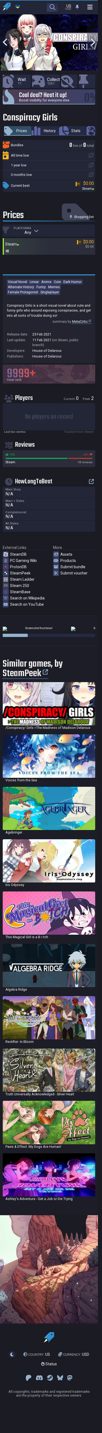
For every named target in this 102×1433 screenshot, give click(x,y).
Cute (57, 282)
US (39, 1354)
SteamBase (20, 592)
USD (76, 1354)
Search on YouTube (27, 604)
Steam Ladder (22, 579)
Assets (66, 554)
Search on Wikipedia (27, 598)
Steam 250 (19, 585)
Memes (54, 287)
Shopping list (83, 217)
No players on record (49, 417)
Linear (34, 282)
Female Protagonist (23, 292)
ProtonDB (18, 567)
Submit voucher (74, 573)
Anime (46, 282)
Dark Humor (72, 282)
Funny (41, 287)
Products (68, 560)
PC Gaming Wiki (23, 560)
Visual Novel (17, 282)
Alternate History (21, 287)
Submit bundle (72, 567)
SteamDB (18, 554)
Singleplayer (50, 292)
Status (51, 1364)
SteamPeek (20, 573)
